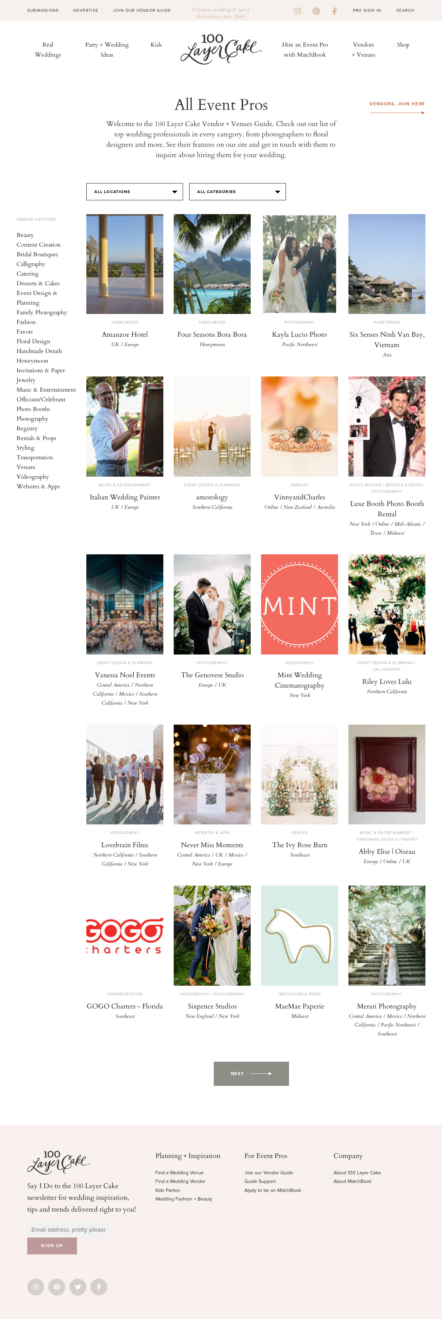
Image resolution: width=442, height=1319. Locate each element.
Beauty (25, 234)
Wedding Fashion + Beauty (183, 1199)
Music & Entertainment (46, 389)
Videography (33, 476)
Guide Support (260, 1181)
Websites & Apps (38, 486)
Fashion (26, 321)
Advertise (85, 10)
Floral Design (33, 341)
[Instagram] (297, 10)
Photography (32, 418)
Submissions (43, 10)
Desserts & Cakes (38, 283)
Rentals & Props (36, 437)
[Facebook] (334, 10)
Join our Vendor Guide (268, 1173)
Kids (156, 44)
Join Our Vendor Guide (142, 10)
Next (237, 1074)
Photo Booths (33, 408)
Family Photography (42, 312)
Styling (26, 447)
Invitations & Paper (41, 370)
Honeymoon (32, 360)
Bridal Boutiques (37, 254)
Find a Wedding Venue (179, 1173)
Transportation (35, 457)
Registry (27, 428)
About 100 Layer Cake (357, 1173)
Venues (26, 466)
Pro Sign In (367, 10)
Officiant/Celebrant (41, 399)
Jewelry (26, 379)
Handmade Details (39, 350)
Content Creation (39, 244)
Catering (28, 273)
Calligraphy (31, 263)
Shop (403, 44)
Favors (25, 331)
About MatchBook (353, 1181)
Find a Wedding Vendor (180, 1181)
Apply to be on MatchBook (272, 1190)
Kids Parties (167, 1190)
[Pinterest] (316, 10)
